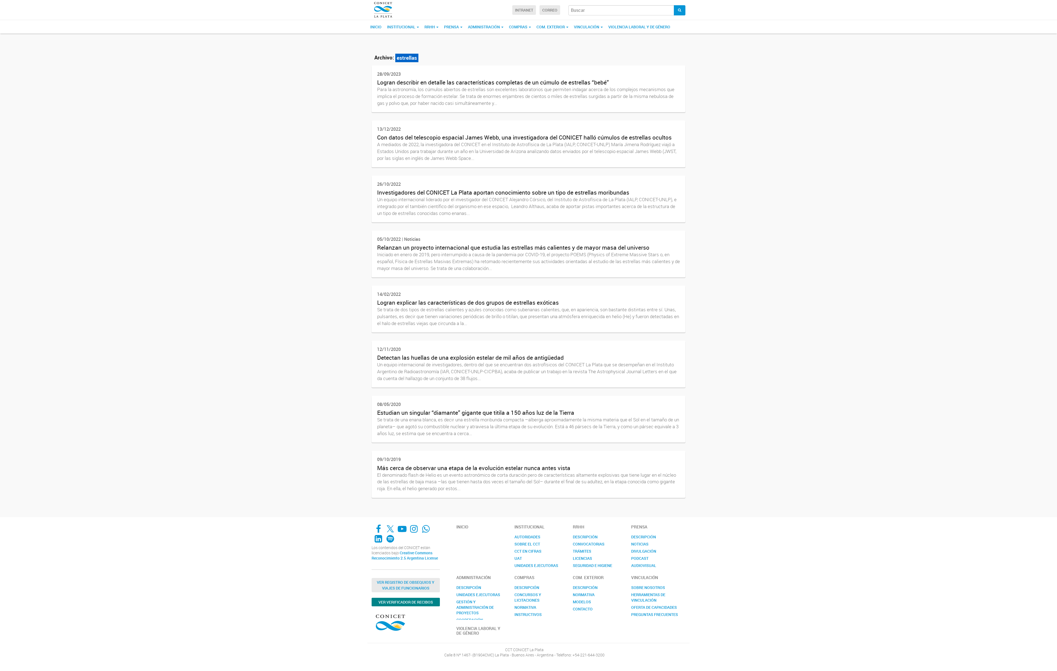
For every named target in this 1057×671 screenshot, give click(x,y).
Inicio (376, 26)
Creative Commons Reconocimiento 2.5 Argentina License (405, 555)
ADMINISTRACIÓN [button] (484, 26)
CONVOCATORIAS (588, 544)
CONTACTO (583, 609)
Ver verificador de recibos (405, 602)
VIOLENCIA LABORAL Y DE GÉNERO (639, 26)
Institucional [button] (401, 26)
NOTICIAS (640, 544)
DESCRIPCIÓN (585, 536)
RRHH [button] (430, 26)
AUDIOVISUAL (643, 565)
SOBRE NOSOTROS (648, 587)
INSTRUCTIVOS (528, 614)
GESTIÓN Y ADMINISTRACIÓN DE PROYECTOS (475, 607)
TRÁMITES (582, 551)
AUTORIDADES (527, 536)
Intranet (524, 10)
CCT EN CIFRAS (527, 551)
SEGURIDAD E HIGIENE (592, 565)
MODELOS (582, 601)
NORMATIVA (525, 607)
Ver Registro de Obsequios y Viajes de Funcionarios (405, 585)
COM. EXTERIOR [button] (551, 26)
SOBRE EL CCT (527, 544)
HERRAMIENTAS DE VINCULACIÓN (648, 597)
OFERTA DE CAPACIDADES (654, 607)
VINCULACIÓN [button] (587, 26)
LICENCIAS (582, 558)
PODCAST (640, 558)
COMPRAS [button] (518, 26)
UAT (518, 558)
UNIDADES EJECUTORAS (536, 565)
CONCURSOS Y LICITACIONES (527, 597)
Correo (549, 10)
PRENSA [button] (452, 26)
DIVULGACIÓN (643, 551)
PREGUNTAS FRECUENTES (654, 614)
